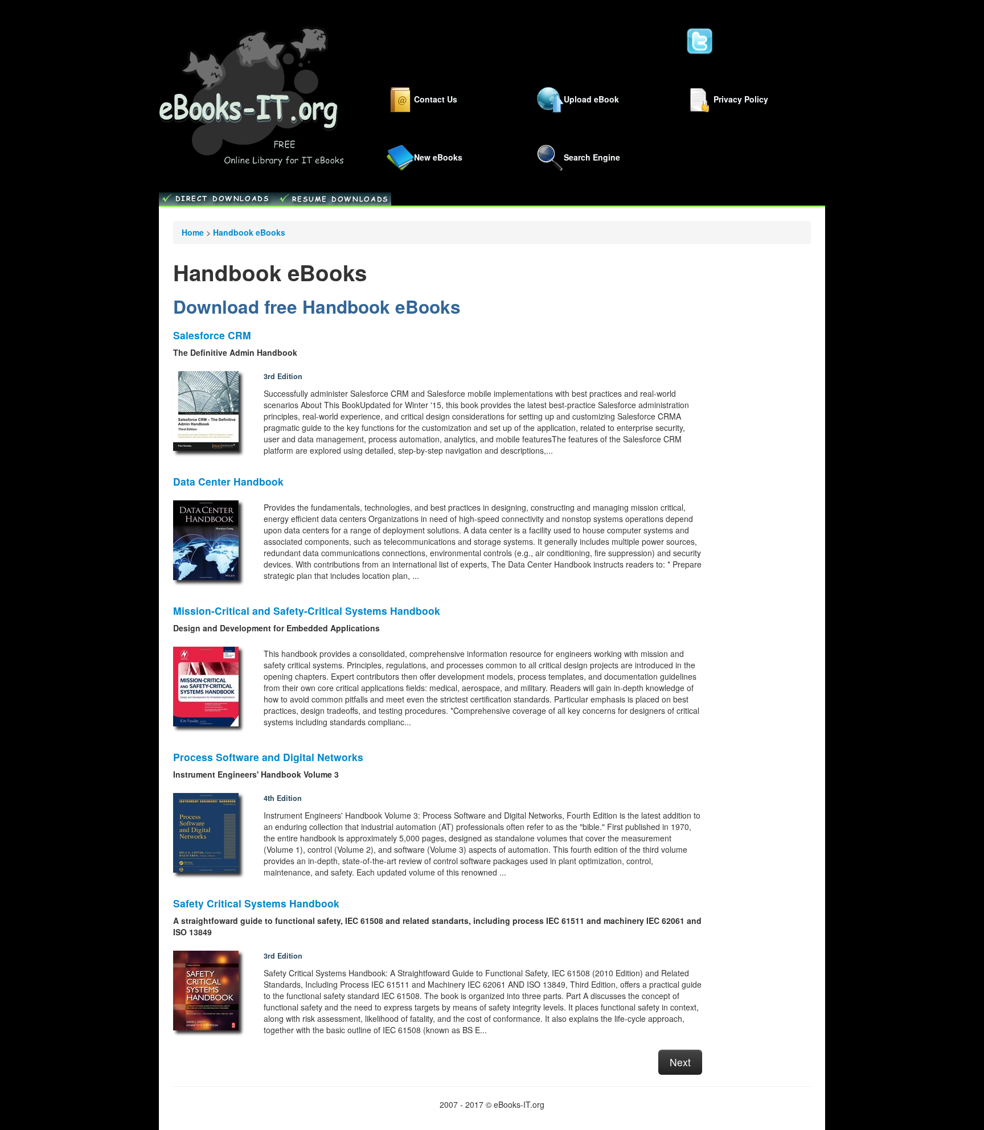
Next (680, 1062)
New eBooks (438, 157)
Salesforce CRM (212, 335)
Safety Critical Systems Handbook (256, 903)
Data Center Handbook (228, 481)
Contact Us (435, 98)
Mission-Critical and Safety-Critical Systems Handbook (306, 610)
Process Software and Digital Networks (268, 757)
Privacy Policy (741, 98)
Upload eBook (591, 98)
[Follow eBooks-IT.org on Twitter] (700, 40)
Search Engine (592, 157)
